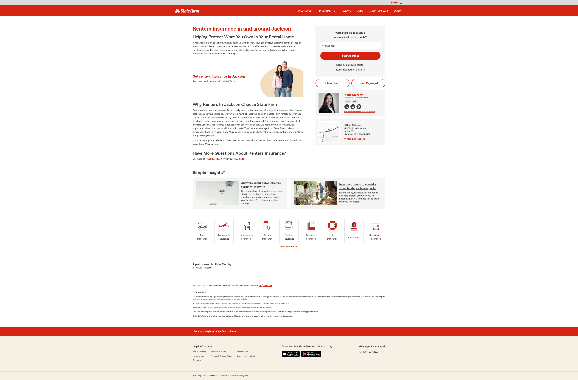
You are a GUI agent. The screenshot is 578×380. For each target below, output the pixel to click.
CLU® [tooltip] (355, 101)
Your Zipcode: (329, 46)
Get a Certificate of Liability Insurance (359, 111)
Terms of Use (198, 356)
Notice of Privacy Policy (221, 356)
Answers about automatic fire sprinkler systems (261, 185)
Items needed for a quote (350, 69)
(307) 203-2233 (380, 11)
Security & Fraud (218, 352)
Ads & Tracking (199, 352)
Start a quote (350, 55)
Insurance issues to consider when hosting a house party (357, 186)
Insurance (304, 11)
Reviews (346, 11)
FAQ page (239, 159)
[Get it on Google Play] (311, 354)
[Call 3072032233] (346, 106)
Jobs (360, 11)
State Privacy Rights (246, 356)
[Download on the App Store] (291, 354)
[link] (187, 11)
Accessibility (242, 352)
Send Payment (368, 83)
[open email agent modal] (352, 107)
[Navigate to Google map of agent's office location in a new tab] (358, 106)
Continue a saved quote (350, 64)
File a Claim (332, 83)
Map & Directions (356, 139)
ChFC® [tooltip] (348, 101)
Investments (327, 11)
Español (395, 3)
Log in (398, 11)
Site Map (197, 360)
